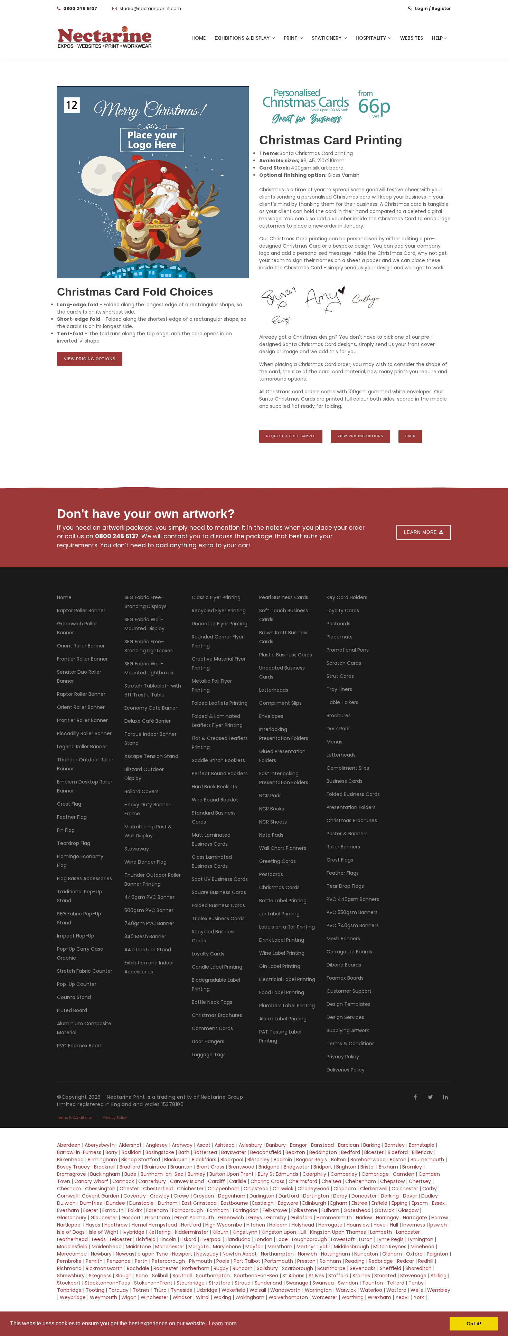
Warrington (318, 1290)
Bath (183, 1152)
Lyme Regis (390, 1239)
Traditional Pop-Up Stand (79, 896)
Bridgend (269, 1166)
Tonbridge (69, 1290)
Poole (222, 1261)
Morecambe (72, 1253)
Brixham (388, 1166)
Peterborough (168, 1261)
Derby (340, 1195)
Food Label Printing (281, 992)
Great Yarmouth (194, 1217)
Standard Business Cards (214, 817)
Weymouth (103, 1297)
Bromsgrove (71, 1174)
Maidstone (138, 1246)
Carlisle (237, 1181)
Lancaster (408, 1232)
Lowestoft (343, 1239)
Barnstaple (421, 1145)
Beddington (323, 1152)
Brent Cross (210, 1166)
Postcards (271, 874)
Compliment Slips (280, 703)
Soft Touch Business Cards (283, 615)
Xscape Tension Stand (151, 756)
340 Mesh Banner (145, 936)
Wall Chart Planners (282, 848)
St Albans (293, 1275)
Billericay (422, 1152)
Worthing (352, 1297)
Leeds (99, 1239)
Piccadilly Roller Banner (84, 733)
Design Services (345, 1017)
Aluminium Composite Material (84, 1028)
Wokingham (249, 1297)
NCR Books (271, 808)
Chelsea (331, 1181)
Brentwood (241, 1166)
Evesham (68, 1210)
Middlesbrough (351, 1246)
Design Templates (348, 1004)
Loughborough (309, 1239)
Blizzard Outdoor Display (144, 774)
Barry (111, 1152)
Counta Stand (74, 997)
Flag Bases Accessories (84, 878)
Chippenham (223, 1188)
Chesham (69, 1188)
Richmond (69, 1268)
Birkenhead (70, 1159)
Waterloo (371, 1290)
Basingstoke (159, 1152)
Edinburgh (314, 1203)
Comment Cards (212, 1028)
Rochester (165, 1268)
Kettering (160, 1232)
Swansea (323, 1282)
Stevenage (413, 1275)
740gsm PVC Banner (149, 923)
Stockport (69, 1282)
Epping (399, 1203)
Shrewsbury (71, 1275)
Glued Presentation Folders (282, 756)
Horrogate (330, 1224)
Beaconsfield (265, 1152)
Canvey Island (187, 1181)
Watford (396, 1290)
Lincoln (168, 1239)
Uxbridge (207, 1290)
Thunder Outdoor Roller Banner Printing (152, 879)
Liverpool (211, 1239)
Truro (160, 1290)
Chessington (100, 1188)
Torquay (119, 1290)
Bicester (374, 1152)
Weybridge (73, 1297)
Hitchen (255, 1224)
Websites (411, 38)
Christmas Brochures (217, 1015)
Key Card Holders (347, 597)
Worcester (324, 1297)
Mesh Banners (343, 938)
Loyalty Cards (208, 953)
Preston (306, 1261)
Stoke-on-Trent (153, 1282)
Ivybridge (133, 1232)
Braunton (181, 1166)
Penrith (94, 1261)
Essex (439, 1203)
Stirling (438, 1275)
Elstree (359, 1203)
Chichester (190, 1188)
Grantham (157, 1217)
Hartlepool (69, 1224)
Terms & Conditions (351, 1043)
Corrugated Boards (349, 951)
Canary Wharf (91, 1181)
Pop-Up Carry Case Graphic (80, 953)
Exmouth (113, 1210)
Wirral (202, 1297)
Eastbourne (234, 1203)
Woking (222, 1297)
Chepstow (392, 1181)
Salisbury (267, 1268)
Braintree (155, 1166)
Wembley (438, 1290)
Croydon (203, 1195)
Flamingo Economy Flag (80, 861)
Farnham (218, 1210)
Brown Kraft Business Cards (284, 637)
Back (410, 436)
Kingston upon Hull (284, 1232)
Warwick (346, 1290)
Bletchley (258, 1159)
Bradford (130, 1166)
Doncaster (364, 1195)
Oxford (414, 1253)
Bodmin (283, 1159)
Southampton (213, 1275)
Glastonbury (71, 1217)
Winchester (154, 1297)
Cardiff (216, 1181)
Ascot (203, 1145)
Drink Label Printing (281, 939)
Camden (403, 1174)
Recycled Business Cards (214, 936)
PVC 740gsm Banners (353, 925)
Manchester (169, 1246)
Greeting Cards (277, 861)
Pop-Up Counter (76, 984)
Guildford (301, 1217)
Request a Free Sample (291, 436)
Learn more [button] (223, 1323)
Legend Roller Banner (82, 746)
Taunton (372, 1282)
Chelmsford (303, 1181)
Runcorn (243, 1268)
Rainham (330, 1261)
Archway (182, 1145)
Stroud (243, 1282)
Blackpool (231, 1159)
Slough (123, 1275)
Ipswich (438, 1224)
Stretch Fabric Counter (84, 971)
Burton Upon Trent (231, 1174)
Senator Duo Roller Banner (79, 676)
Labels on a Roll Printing (287, 926)
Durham (168, 1203)
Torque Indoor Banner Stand (150, 739)
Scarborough (297, 1268)
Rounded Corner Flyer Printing (218, 641)
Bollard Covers (141, 791)
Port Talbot (247, 1261)
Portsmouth (278, 1261)
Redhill (425, 1261)
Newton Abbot (240, 1253)
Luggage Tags (209, 1054)
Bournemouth (427, 1159)
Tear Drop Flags (345, 886)
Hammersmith (334, 1217)
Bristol (367, 1166)
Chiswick (283, 1188)
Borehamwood (368, 1159)
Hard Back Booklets (214, 786)
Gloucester (104, 1217)
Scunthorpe (331, 1268)
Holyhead (303, 1224)
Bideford (398, 1152)
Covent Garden (100, 1195)
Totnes (141, 1290)
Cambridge (375, 1174)
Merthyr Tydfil (313, 1246)
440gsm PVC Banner (149, 897)
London (263, 1239)
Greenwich (231, 1217)
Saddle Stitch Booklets (218, 760)
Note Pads (271, 835)
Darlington (262, 1195)
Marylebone (227, 1246)
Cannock (123, 1181)
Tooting (95, 1290)
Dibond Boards (344, 964)
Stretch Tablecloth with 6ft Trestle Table (152, 690)
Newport (182, 1253)
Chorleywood (313, 1188)
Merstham (279, 1246)
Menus (334, 741)
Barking (371, 1145)
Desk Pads (339, 728)
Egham (338, 1203)
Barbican (348, 1145)
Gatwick (384, 1210)
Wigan (129, 1297)
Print (291, 38)
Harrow (439, 1217)
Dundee (115, 1203)
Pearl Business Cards (283, 597)
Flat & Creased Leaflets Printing (220, 743)
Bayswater (233, 1152)
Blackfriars (204, 1159)
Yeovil (402, 1297)
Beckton (295, 1152)
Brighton (346, 1166)
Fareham (157, 1210)
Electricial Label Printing (287, 979)
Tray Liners (339, 689)
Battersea (205, 1152)
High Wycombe (223, 1224)
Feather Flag (72, 817)
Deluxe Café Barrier (147, 721)
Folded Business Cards (218, 905)
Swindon (348, 1282)
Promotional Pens (348, 649)
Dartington (316, 1195)
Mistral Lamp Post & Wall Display (148, 831)
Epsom (420, 1203)
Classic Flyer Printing (216, 597)
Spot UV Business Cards (220, 879)
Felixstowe (275, 1210)
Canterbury (152, 1181)
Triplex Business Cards (218, 918)
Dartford (289, 1195)
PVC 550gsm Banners (352, 912)
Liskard (188, 1239)
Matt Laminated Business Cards (211, 839)
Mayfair (254, 1246)
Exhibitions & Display (243, 38)
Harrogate (415, 1217)
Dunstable (141, 1203)
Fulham (330, 1210)
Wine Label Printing (281, 953)
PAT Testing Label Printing (280, 1036)
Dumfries (91, 1203)
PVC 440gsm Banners (353, 899)
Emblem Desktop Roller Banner (84, 786)
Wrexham (379, 1297)
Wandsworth (285, 1290)
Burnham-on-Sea (162, 1174)
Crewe (181, 1195)
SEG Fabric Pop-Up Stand (79, 918)
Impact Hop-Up (75, 935)
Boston (398, 1159)
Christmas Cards (279, 887)
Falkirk (135, 1210)
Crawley (159, 1195)
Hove (380, 1224)
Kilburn (220, 1232)
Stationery (327, 38)
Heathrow (116, 1224)
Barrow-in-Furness (79, 1152)
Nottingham (335, 1253)
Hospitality (371, 38)
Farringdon (245, 1210)
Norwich (307, 1253)
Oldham (392, 1253)
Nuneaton (366, 1253)
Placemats (339, 636)
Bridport (322, 1166)
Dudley (429, 1195)
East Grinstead (199, 1203)
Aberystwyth (100, 1145)
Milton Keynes (389, 1246)
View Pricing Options (89, 359)
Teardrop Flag (73, 843)
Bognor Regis (311, 1159)
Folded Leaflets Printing (219, 703)
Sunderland (269, 1282)
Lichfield (146, 1239)
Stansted (385, 1275)
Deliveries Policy (346, 1069)
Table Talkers (342, 702)
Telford (395, 1282)
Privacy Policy (343, 1056)
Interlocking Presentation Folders (283, 734)
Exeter (90, 1210)
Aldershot (130, 1145)
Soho (142, 1275)
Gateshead (357, 1210)
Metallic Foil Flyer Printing (212, 685)
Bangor (298, 1145)
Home (198, 38)
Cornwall (67, 1195)
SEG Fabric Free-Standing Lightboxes (148, 646)
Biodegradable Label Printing (216, 984)
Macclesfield (72, 1246)
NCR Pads (270, 795)
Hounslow (358, 1224)
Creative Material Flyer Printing (219, 663)
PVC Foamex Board (80, 1045)
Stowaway (136, 848)
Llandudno (238, 1239)
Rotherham (195, 1268)
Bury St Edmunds (278, 1174)
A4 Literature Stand (147, 949)
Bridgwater (296, 1166)
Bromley (412, 1166)
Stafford (338, 1275)
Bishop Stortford (140, 1159)
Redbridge (381, 1261)
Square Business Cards (219, 892)
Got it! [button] (474, 1323)
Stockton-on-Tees (107, 1282)
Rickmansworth (104, 1268)
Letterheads (273, 689)
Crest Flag (69, 803)
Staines (361, 1275)
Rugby (221, 1268)
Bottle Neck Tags (212, 1002)
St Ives (316, 1275)
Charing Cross (267, 1181)
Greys (255, 1217)
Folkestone (304, 1210)
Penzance (119, 1261)
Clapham (344, 1188)
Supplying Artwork (348, 1030)
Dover (410, 1195)
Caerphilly (314, 1174)
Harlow (364, 1217)
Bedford (350, 1152)
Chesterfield (158, 1188)
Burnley (196, 1174)
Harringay (387, 1217)
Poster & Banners (347, 833)
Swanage (297, 1282)
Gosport (131, 1217)
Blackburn (176, 1159)
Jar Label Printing (279, 913)
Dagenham (231, 1195)
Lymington (420, 1239)
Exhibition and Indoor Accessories (149, 967)
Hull (394, 1224)
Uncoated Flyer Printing (219, 623)
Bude (130, 1174)
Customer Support (349, 991)
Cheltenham (360, 1181)
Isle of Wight (104, 1232)
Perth (141, 1261)
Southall (182, 1275)
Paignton (437, 1253)
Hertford (191, 1224)
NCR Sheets (273, 821)
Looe (282, 1239)
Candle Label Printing (217, 966)
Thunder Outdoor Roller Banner (85, 764)
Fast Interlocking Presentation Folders (283, 778)
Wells (417, 1290)
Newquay (207, 1253)
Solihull (160, 1275)
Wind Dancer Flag (145, 861)
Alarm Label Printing (283, 1018)
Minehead (422, 1246)
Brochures (339, 715)
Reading (355, 1261)
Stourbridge (191, 1282)
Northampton (277, 1253)
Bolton (338, 1159)
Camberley (343, 1174)
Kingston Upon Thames (338, 1232)
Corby (429, 1188)
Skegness (100, 1275)
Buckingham (105, 1174)
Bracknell (104, 1166)
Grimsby (276, 1217)
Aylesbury (250, 1145)
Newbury (101, 1253)
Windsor (182, 1297)
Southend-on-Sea (256, 1275)
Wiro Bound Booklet (215, 799)
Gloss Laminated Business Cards (212, 861)
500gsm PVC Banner (148, 910)
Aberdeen (69, 1145)
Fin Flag (66, 830)
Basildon (131, 1152)
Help (437, 38)
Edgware (288, 1203)
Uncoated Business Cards (282, 672)
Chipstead (256, 1188)
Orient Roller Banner (81, 645)
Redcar (405, 1261)
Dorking (390, 1195)
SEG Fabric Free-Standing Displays (145, 602)
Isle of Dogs (71, 1232)
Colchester (405, 1188)
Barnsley (395, 1145)
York (419, 1297)
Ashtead (225, 1145)
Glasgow (408, 1210)
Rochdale (138, 1268)
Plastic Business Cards (285, 654)
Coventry (134, 1195)
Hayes (93, 1224)
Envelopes (271, 716)
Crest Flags (340, 859)
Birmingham (102, 1159)
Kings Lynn (245, 1232)
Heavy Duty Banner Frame (147, 809)
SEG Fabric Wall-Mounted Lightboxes (148, 668)
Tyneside (181, 1290)
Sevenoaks (363, 1268)
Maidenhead (107, 1246)
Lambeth (381, 1232)
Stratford (220, 1282)
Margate (198, 1246)
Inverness (413, 1224)
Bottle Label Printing (283, 900)
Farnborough (187, 1210)
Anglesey (157, 1145)
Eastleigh (263, 1203)
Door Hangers (208, 1041)
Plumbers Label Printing (287, 1005)
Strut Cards (340, 676)
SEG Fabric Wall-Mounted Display (144, 624)
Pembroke (69, 1261)
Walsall (258, 1290)
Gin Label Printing (279, 966)
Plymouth (200, 1261)
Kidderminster (191, 1232)
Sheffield (390, 1268)
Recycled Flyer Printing (219, 610)
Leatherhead (72, 1239)
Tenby (416, 1282)
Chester (129, 1188)
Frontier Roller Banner (82, 658)
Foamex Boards (345, 977)
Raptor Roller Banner (81, 610)
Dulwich (66, 1203)
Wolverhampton (288, 1297)
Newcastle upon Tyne (142, 1253)
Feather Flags (343, 872)
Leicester (121, 1239)
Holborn (278, 1224)
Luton (366, 1239)
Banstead (322, 1145)
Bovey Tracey (73, 1166)
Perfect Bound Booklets (220, 773)
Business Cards (345, 781)
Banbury (276, 1145)
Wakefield (233, 1290)
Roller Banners (343, 846)
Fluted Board (72, 1010)
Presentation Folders (351, 807)
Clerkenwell (373, 1188)
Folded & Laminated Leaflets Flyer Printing (217, 721)
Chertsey (420, 1181)
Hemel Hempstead (154, 1224)
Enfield (379, 1203)
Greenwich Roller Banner (77, 628)
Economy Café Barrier (150, 707)
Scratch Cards (344, 663)
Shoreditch (418, 1268)
